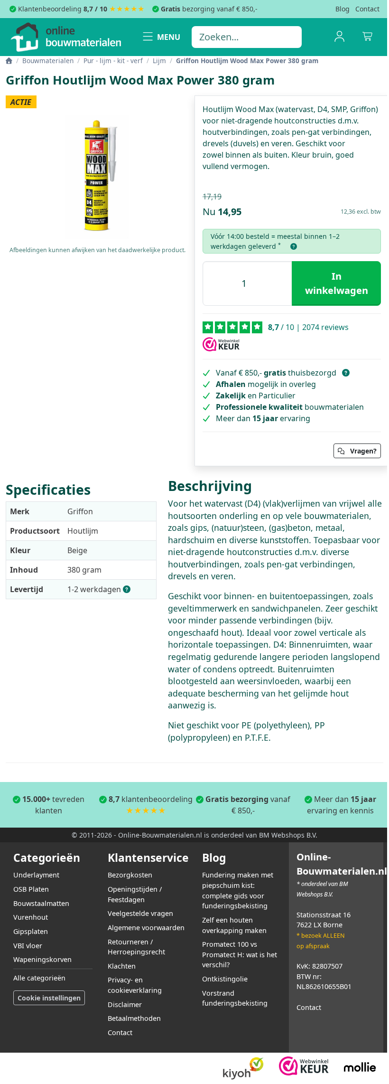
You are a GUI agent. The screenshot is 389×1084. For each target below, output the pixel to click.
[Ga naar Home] (9, 60)
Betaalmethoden (134, 1018)
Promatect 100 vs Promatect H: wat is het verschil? (239, 954)
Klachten (122, 966)
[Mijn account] (339, 37)
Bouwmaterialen (48, 60)
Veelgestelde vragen (140, 913)
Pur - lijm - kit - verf (113, 60)
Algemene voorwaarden (146, 927)
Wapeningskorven (42, 959)
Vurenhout (30, 917)
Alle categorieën (39, 977)
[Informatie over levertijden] (293, 246)
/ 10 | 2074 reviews (308, 327)
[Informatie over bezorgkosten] (346, 373)
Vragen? (362, 450)
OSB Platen (31, 889)
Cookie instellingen (49, 997)
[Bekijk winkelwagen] (368, 37)
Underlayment (36, 874)
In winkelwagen (336, 283)
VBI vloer (27, 945)
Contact (367, 8)
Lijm (159, 60)
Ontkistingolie (225, 978)
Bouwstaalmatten (41, 903)
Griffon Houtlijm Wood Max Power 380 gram (247, 60)
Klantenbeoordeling (62, 8)
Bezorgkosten (130, 874)
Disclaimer (125, 1004)
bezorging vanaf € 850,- (209, 8)
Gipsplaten (30, 931)
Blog (342, 8)
